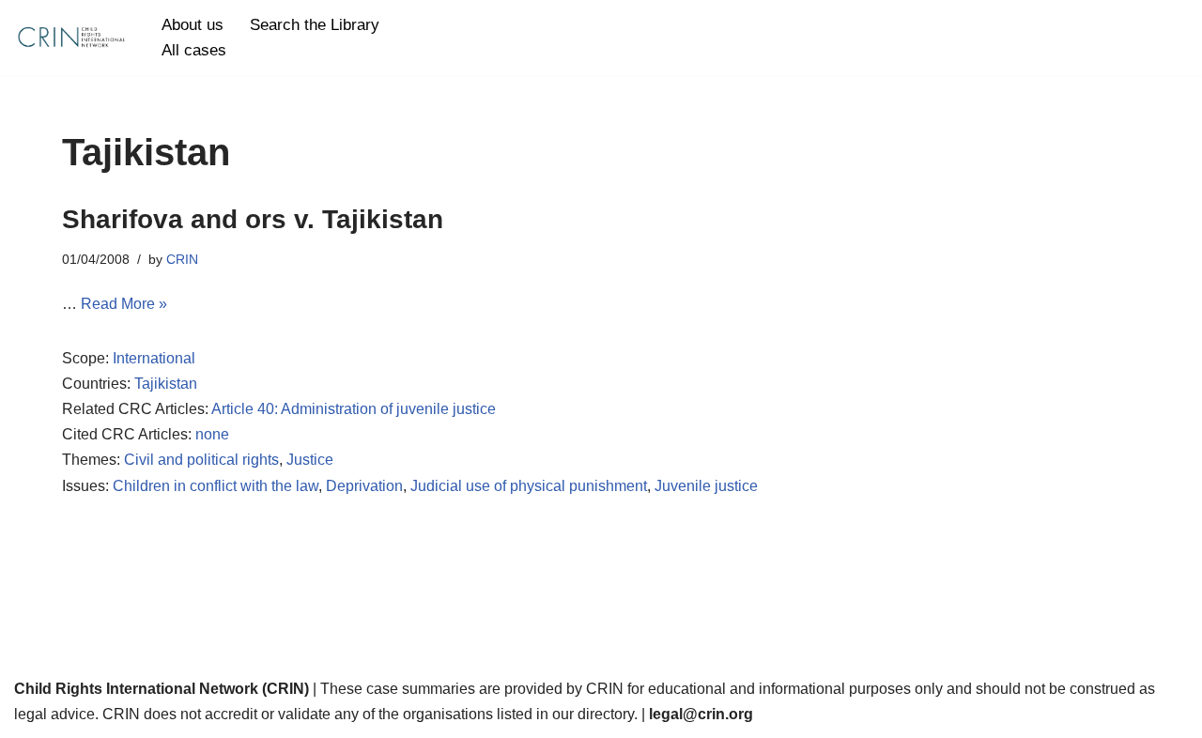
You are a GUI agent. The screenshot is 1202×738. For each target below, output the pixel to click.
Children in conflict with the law (215, 486)
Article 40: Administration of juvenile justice (353, 409)
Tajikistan (165, 384)
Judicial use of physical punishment (528, 486)
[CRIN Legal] (70, 37)
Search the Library (314, 25)
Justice (309, 460)
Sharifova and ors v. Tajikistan (252, 219)
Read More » (124, 304)
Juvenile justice (706, 486)
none (212, 434)
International (154, 358)
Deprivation (364, 486)
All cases (194, 50)
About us (192, 25)
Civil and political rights (201, 460)
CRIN (182, 259)
